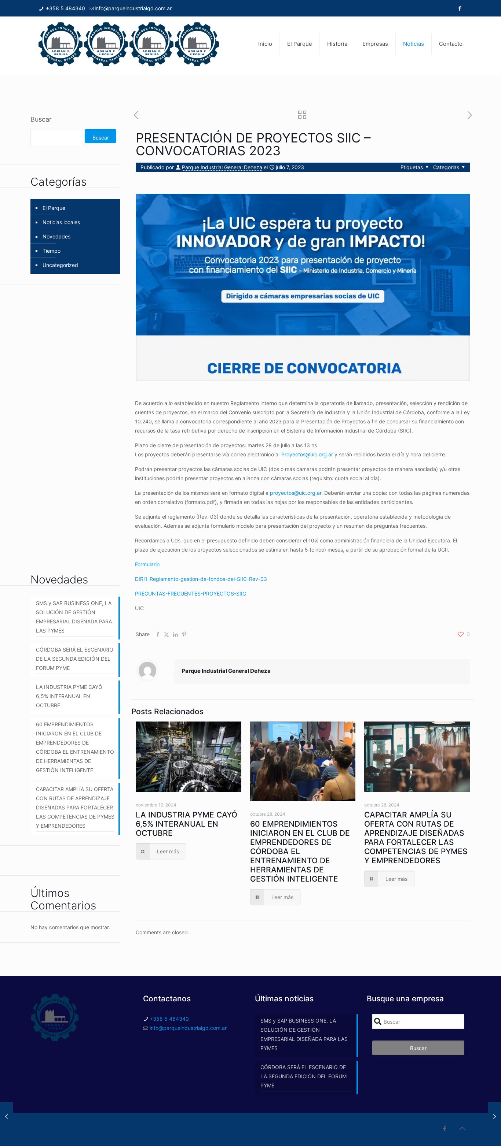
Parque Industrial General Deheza (222, 167)
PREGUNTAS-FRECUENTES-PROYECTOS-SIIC (190, 593)
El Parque (54, 208)
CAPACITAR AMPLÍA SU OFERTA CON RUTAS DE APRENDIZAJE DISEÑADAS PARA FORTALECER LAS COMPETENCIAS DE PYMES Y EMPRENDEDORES (416, 837)
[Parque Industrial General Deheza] (129, 43)
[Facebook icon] (459, 8)
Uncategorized (60, 265)
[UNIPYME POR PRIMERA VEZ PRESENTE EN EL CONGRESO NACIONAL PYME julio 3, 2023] (6, 1116)
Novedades (56, 236)
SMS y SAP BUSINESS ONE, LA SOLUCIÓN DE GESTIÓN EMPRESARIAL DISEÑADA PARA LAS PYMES (74, 617)
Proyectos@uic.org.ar (307, 454)
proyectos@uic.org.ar (295, 493)
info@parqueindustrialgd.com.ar (133, 8)
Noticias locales (61, 222)
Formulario (147, 564)
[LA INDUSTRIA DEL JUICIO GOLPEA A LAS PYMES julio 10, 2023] (494, 1116)
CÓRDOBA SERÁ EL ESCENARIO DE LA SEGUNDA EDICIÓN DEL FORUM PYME (74, 658)
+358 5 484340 (64, 8)
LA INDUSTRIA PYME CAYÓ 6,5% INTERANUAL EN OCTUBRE (186, 824)
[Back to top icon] (462, 1128)
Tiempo (52, 251)
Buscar (41, 119)
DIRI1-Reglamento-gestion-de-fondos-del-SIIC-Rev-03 (201, 579)
